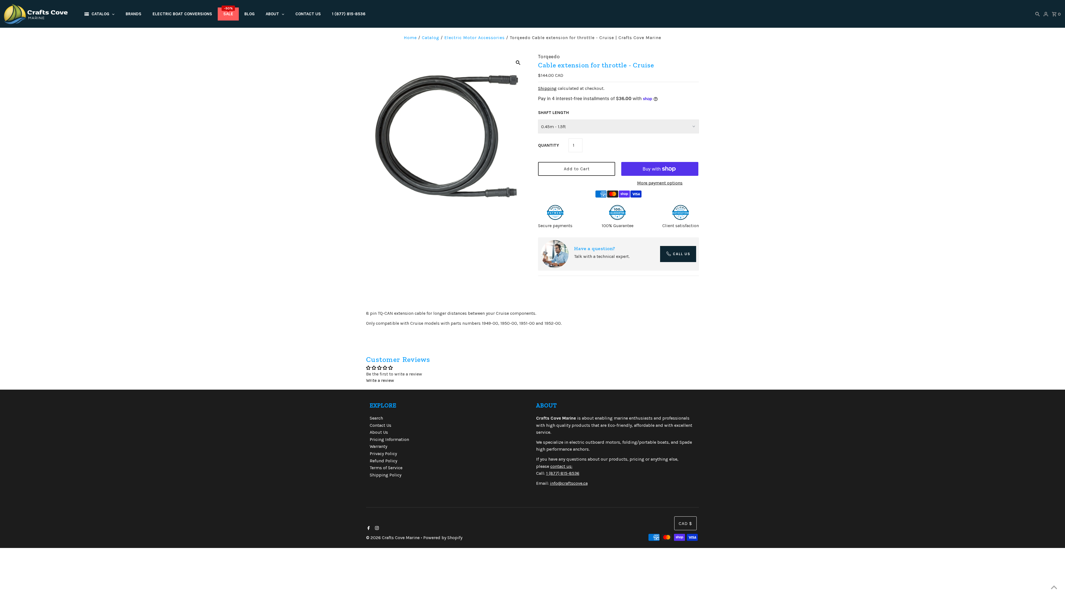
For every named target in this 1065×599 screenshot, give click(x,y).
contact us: (561, 466)
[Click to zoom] (518, 62)
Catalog (430, 37)
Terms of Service (386, 467)
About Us (379, 432)
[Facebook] (368, 528)
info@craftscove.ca (569, 483)
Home (410, 37)
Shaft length (553, 112)
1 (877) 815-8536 (562, 473)
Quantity (548, 145)
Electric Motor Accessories (474, 37)
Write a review (380, 380)
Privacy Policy (383, 453)
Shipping (547, 88)
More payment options (660, 183)
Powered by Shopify (442, 537)
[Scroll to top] (1053, 587)
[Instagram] (376, 528)
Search (376, 418)
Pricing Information (389, 439)
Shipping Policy (385, 475)
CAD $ (685, 523)
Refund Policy (383, 460)
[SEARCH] (1037, 14)
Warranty (378, 446)
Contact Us (380, 425)
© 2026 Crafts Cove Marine (393, 537)
